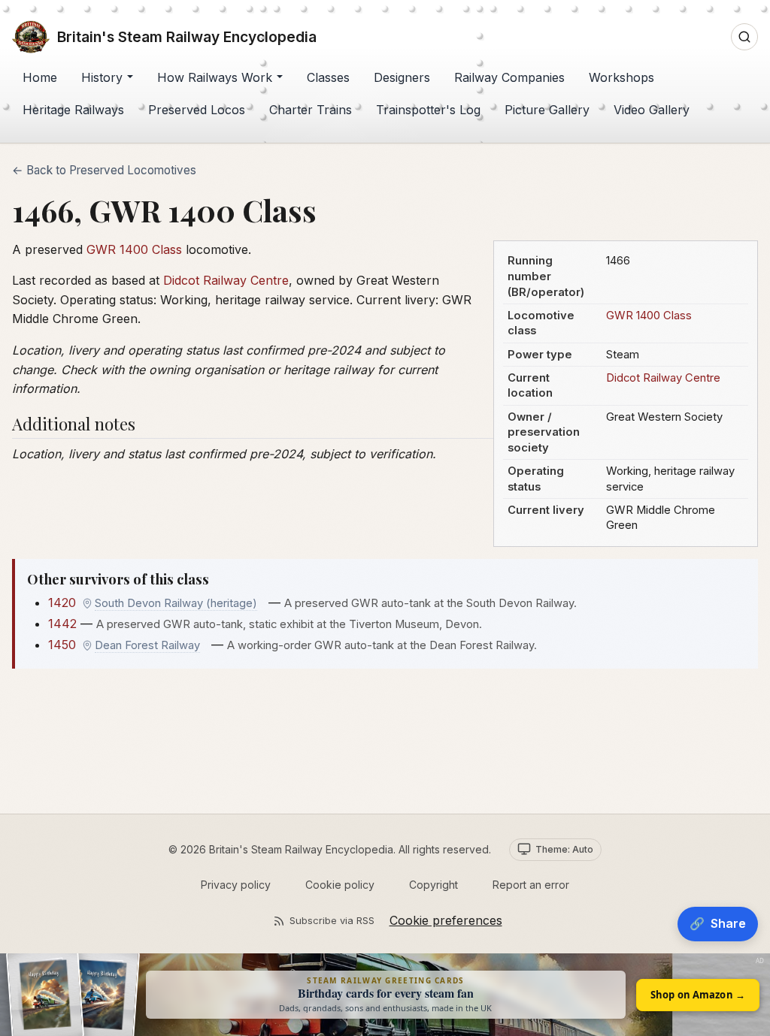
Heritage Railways (73, 109)
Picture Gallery (547, 109)
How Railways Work (214, 77)
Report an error (531, 884)
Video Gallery (652, 109)
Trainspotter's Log (428, 109)
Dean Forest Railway (147, 645)
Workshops (621, 77)
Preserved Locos (196, 109)
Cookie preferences (446, 920)
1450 (62, 644)
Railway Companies (509, 77)
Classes (328, 77)
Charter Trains (310, 109)
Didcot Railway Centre (663, 378)
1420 (62, 602)
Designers (402, 77)
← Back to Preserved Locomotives (104, 170)
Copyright (433, 884)
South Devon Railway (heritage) (176, 603)
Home (40, 77)
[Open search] (744, 36)
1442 (62, 623)
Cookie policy (339, 884)
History (102, 77)
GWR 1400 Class (649, 315)
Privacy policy (236, 884)
